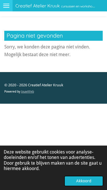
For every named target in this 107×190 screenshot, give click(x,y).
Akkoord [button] (83, 181)
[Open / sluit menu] (6, 5)
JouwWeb (27, 91)
